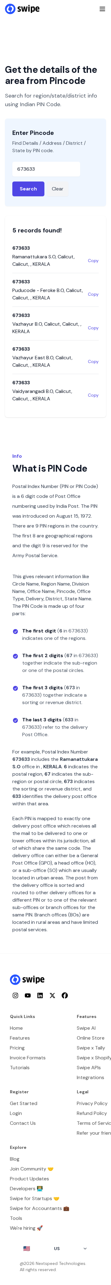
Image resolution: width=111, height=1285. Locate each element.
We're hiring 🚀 (26, 1228)
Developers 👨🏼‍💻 (26, 1188)
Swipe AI (86, 1028)
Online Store (91, 1038)
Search (28, 189)
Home (16, 1028)
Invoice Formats (28, 1057)
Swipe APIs (89, 1067)
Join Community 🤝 (32, 1169)
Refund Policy (92, 1113)
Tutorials (20, 1067)
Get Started (23, 1103)
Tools (16, 1218)
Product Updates (29, 1178)
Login (16, 1113)
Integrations (90, 1077)
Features (20, 1038)
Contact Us (23, 1123)
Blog (14, 1159)
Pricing (17, 1048)
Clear (58, 189)
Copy (93, 260)
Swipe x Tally (91, 1048)
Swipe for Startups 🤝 (35, 1198)
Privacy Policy (92, 1103)
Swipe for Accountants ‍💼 (39, 1208)
